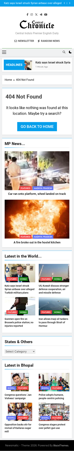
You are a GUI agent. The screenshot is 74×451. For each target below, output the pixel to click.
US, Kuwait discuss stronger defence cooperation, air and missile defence (54, 289)
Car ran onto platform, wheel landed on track (37, 194)
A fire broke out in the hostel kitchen (37, 242)
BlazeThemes (60, 445)
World (23, 279)
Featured (25, 188)
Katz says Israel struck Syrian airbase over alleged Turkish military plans (32, 3)
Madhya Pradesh (43, 188)
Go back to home (37, 126)
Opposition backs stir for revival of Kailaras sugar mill (18, 428)
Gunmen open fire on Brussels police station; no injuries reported (19, 322)
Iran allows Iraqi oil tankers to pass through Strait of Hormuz (53, 322)
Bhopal (11, 388)
